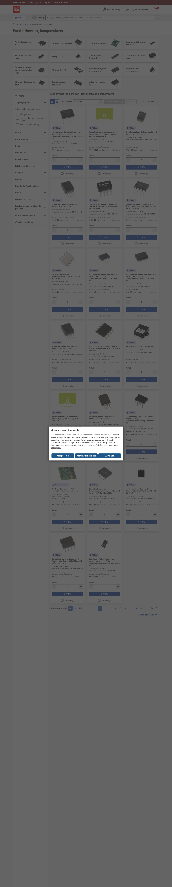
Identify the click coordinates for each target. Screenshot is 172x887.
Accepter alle (63, 456)
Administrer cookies (86, 456)
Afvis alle (109, 456)
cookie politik (56, 448)
